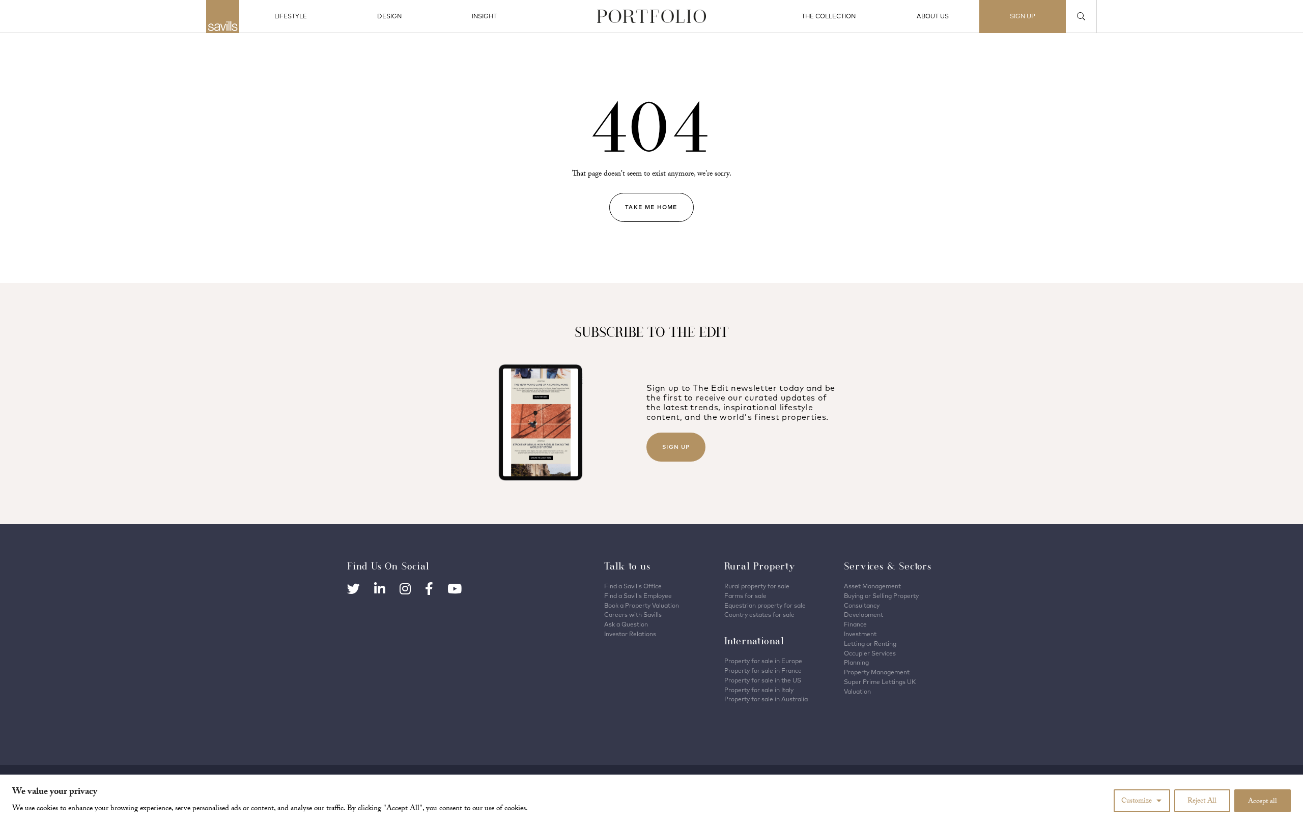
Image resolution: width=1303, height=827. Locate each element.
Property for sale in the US (762, 680)
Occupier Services (870, 653)
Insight (484, 16)
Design (389, 16)
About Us (933, 16)
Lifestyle (290, 16)
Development (863, 614)
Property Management (877, 672)
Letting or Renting (870, 643)
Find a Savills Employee (638, 596)
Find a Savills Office (633, 586)
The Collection (829, 16)
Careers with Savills (633, 614)
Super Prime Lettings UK (880, 682)
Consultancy (862, 605)
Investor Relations (630, 634)
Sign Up (676, 446)
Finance (855, 624)
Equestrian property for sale (765, 605)
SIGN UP (1022, 16)
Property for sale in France (763, 670)
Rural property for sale (756, 586)
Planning (856, 662)
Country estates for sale (759, 614)
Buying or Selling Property (881, 596)
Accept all (1262, 802)
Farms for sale (745, 596)
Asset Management (872, 586)
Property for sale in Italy (759, 690)
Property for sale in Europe (763, 661)
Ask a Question (626, 624)
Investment (860, 634)
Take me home (651, 207)
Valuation (857, 691)
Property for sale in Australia (766, 699)
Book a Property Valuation (641, 605)
